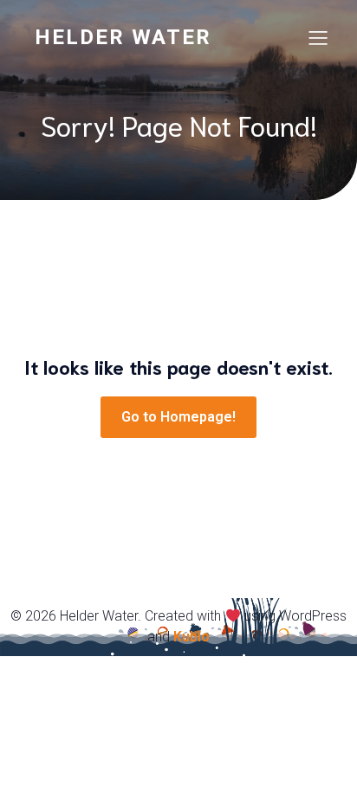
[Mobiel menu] (318, 37)
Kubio (191, 636)
